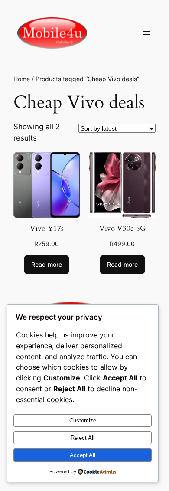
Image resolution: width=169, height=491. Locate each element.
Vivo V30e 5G (122, 228)
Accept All (82, 455)
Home (21, 78)
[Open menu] (146, 33)
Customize (82, 420)
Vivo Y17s (47, 228)
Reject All (82, 438)
